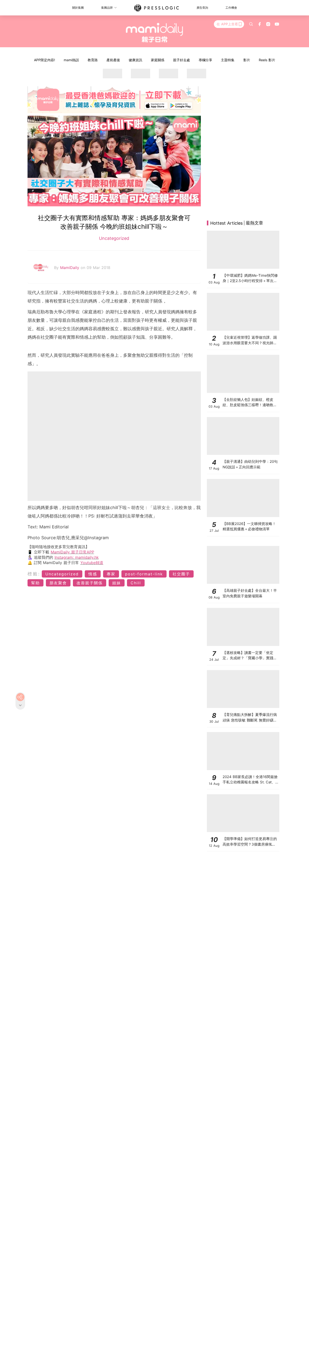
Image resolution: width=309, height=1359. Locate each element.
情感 (92, 574)
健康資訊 (135, 60)
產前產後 (113, 60)
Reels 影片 (267, 60)
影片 (246, 60)
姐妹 (116, 582)
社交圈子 (181, 574)
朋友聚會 (58, 582)
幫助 (35, 582)
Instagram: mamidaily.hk (77, 557)
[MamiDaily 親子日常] (154, 32)
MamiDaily (70, 267)
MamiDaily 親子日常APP (72, 552)
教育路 (93, 60)
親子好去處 (181, 60)
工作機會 (231, 7)
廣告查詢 (202, 7)
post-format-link (144, 574)
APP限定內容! (44, 60)
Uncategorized (114, 238)
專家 (111, 574)
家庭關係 (157, 60)
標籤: (34, 573)
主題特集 (227, 60)
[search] (251, 24)
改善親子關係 (90, 582)
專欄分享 (205, 60)
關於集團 (78, 7)
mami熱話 (71, 60)
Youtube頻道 (91, 562)
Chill (136, 582)
